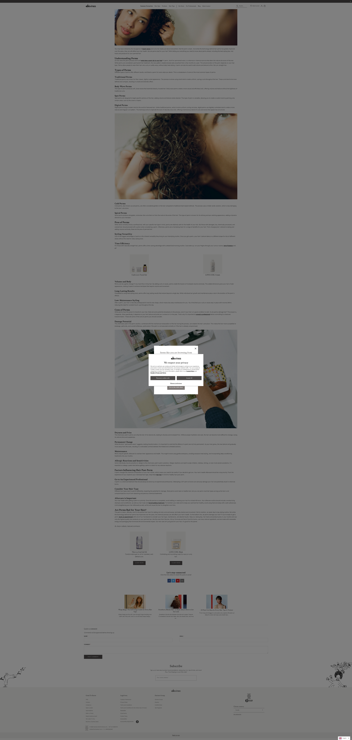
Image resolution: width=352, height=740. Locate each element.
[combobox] (344, 738)
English (344, 738)
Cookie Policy (190, 371)
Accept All (189, 378)
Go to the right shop (176, 387)
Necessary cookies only (162, 378)
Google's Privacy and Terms (158, 373)
